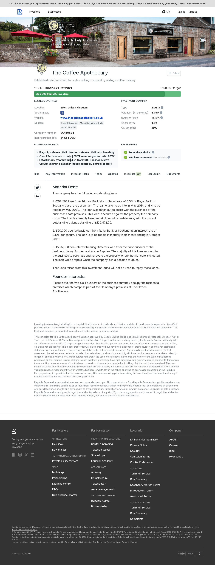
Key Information (55, 173)
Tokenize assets (100, 449)
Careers (173, 445)
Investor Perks (80, 173)
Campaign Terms (140, 456)
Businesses (54, 11)
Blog (171, 450)
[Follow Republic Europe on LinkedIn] (32, 455)
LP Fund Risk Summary (144, 439)
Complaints (136, 518)
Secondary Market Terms (145, 484)
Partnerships (59, 478)
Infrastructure (99, 478)
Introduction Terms (141, 490)
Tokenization (98, 483)
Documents (173, 173)
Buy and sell (59, 449)
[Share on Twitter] (37, 187)
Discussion (153, 173)
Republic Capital (100, 500)
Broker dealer (99, 506)
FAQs (55, 489)
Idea (36, 173)
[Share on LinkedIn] (37, 196)
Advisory (96, 472)
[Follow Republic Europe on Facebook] (14, 455)
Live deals (57, 444)
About (172, 439)
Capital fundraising (102, 444)
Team (98, 173)
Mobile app (58, 472)
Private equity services (65, 461)
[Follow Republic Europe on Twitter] (26, 455)
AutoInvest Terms (140, 496)
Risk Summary (138, 479)
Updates (113, 173)
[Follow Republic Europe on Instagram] (20, 455)
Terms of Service (140, 473)
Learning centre (61, 483)
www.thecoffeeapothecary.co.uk (81, 117)
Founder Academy (102, 461)
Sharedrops (98, 455)
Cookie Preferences (141, 462)
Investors (34, 11)
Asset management (102, 489)
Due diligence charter (64, 495)
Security (135, 450)
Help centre (176, 456)
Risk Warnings (68, 327)
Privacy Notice (138, 445)
